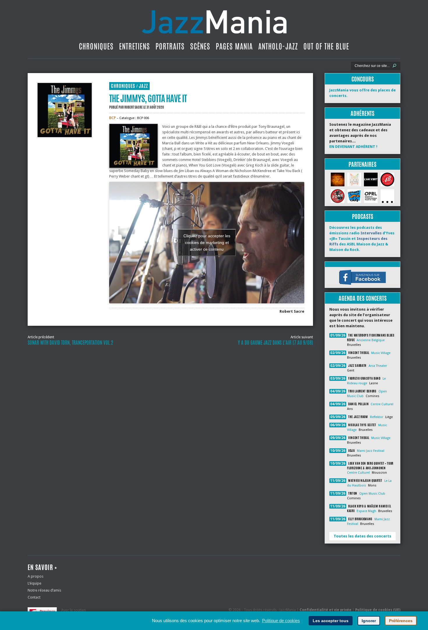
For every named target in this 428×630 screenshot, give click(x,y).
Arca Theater (378, 366)
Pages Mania (234, 46)
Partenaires (362, 164)
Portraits (170, 46)
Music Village (380, 353)
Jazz (143, 86)
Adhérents (362, 113)
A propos (35, 576)
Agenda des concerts (363, 298)
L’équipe (34, 583)
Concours (362, 79)
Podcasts (362, 216)
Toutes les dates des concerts (362, 536)
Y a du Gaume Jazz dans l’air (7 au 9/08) (275, 342)
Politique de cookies (281, 620)
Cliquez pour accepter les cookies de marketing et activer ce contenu (206, 242)
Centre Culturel (382, 404)
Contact (34, 597)
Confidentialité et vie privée (325, 610)
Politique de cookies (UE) (377, 610)
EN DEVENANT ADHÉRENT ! (353, 146)
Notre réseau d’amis (44, 590)
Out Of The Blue (326, 46)
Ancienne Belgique (371, 340)
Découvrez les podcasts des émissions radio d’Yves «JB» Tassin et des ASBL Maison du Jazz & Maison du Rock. (362, 238)
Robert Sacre (133, 107)
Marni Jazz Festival (370, 451)
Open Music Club (372, 493)
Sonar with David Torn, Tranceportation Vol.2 (70, 342)
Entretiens (134, 46)
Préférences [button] (401, 620)
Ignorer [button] (369, 620)
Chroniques (96, 46)
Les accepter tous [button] (331, 620)
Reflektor (376, 417)
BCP (113, 118)
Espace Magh (366, 511)
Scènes (200, 46)
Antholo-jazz (278, 46)
